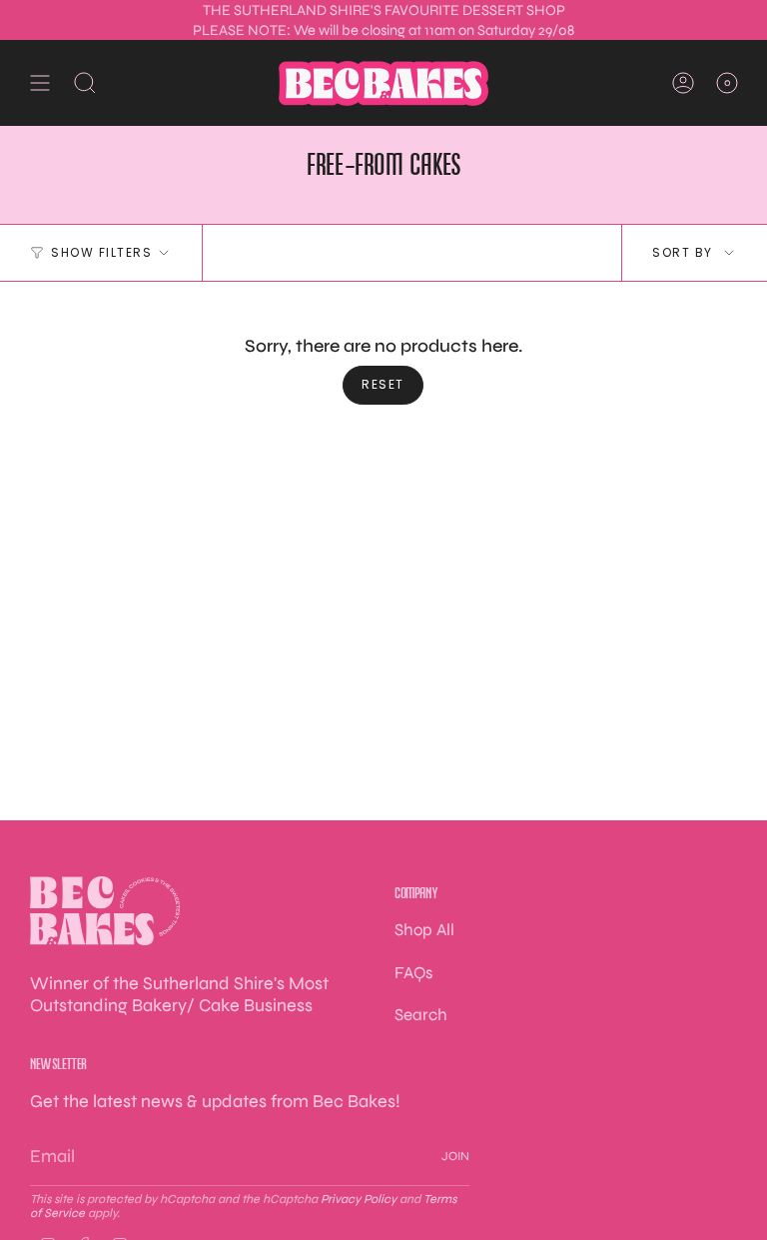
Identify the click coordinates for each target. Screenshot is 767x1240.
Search (420, 1014)
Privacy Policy (358, 1199)
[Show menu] (40, 83)
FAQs (413, 972)
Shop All (424, 929)
